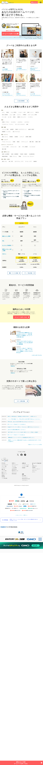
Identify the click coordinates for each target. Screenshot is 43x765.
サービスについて (5, 464)
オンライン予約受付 (6, 245)
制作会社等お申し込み (26, 478)
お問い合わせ (14, 469)
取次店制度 (24, 475)
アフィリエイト (25, 477)
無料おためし (34, 2)
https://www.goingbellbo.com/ (7, 95)
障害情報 (23, 467)
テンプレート (4, 467)
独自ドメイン (4, 472)
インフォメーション (25, 464)
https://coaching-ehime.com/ (35, 70)
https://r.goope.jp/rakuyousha (35, 95)
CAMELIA (18, 93)
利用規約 (33, 467)
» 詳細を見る (12, 366)
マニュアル (14, 466)
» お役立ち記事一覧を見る (36, 355)
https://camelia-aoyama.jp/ (21, 95)
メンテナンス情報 (25, 466)
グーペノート (14, 472)
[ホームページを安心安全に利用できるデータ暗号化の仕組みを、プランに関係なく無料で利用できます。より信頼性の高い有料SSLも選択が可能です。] (12, 241)
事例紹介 (3, 475)
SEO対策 (3, 476)
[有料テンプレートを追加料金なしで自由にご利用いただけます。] (12, 250)
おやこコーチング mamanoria (33, 68)
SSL (3, 240)
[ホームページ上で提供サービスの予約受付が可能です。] (12, 245)
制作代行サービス (15, 470)
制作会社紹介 (14, 473)
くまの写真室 (19, 68)
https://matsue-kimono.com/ (7, 70)
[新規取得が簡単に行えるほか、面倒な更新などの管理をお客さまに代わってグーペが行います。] (12, 236)
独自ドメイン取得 (6, 236)
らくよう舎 (32, 93)
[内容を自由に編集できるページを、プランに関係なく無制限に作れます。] (12, 231)
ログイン (33, 471)
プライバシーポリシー (36, 468)
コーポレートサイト (19, 515)
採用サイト (25, 515)
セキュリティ (34, 470)
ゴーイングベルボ (5, 93)
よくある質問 (14, 467)
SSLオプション (4, 473)
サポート (4, 254)
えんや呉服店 (5, 69)
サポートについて (15, 464)
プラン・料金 (4, 466)
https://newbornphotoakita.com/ (21, 70)
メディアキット (25, 480)
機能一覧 (3, 469)
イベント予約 (4, 470)
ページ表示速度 (4, 478)
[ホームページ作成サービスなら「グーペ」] (7, 2)
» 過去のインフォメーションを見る (35, 444)
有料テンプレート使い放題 (6, 250)
